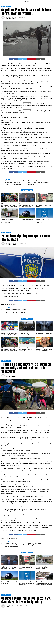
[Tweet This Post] (22, 59)
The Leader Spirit (11, 376)
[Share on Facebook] (13, 59)
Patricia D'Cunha (11, 244)
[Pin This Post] (31, 59)
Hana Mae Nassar (11, 18)
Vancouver (14, 176)
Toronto (13, 304)
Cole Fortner (10, 606)
